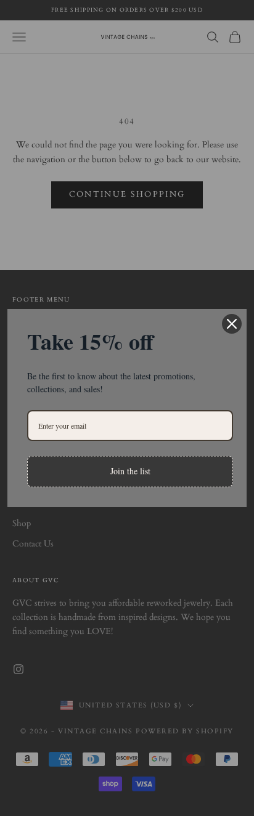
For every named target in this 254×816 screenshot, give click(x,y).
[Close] (232, 324)
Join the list (130, 471)
